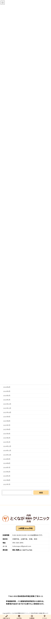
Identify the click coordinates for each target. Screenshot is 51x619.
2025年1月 (6, 442)
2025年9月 (6, 417)
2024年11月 (7, 450)
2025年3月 (6, 434)
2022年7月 (6, 484)
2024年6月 (6, 472)
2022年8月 (6, 480)
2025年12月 (7, 404)
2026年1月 (6, 400)
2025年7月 (6, 425)
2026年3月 (6, 391)
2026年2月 (6, 395)
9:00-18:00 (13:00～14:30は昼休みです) (27, 535)
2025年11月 (7, 408)
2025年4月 (6, 429)
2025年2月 (6, 438)
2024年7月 (6, 467)
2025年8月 (6, 421)
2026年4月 (6, 387)
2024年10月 (7, 455)
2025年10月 (7, 412)
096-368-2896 (17, 543)
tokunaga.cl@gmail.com (21, 546)
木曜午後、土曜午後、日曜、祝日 (24, 539)
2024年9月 (6, 459)
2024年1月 (6, 476)
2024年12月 (7, 446)
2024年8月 (6, 463)
